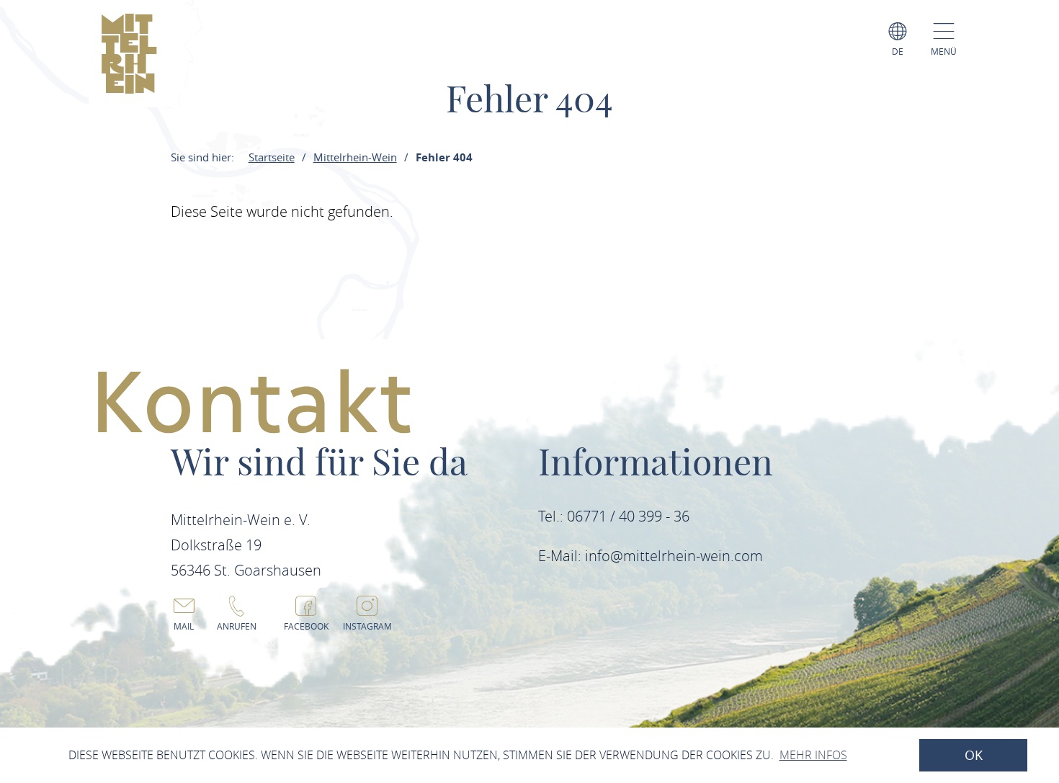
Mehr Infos (813, 755)
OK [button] (974, 755)
